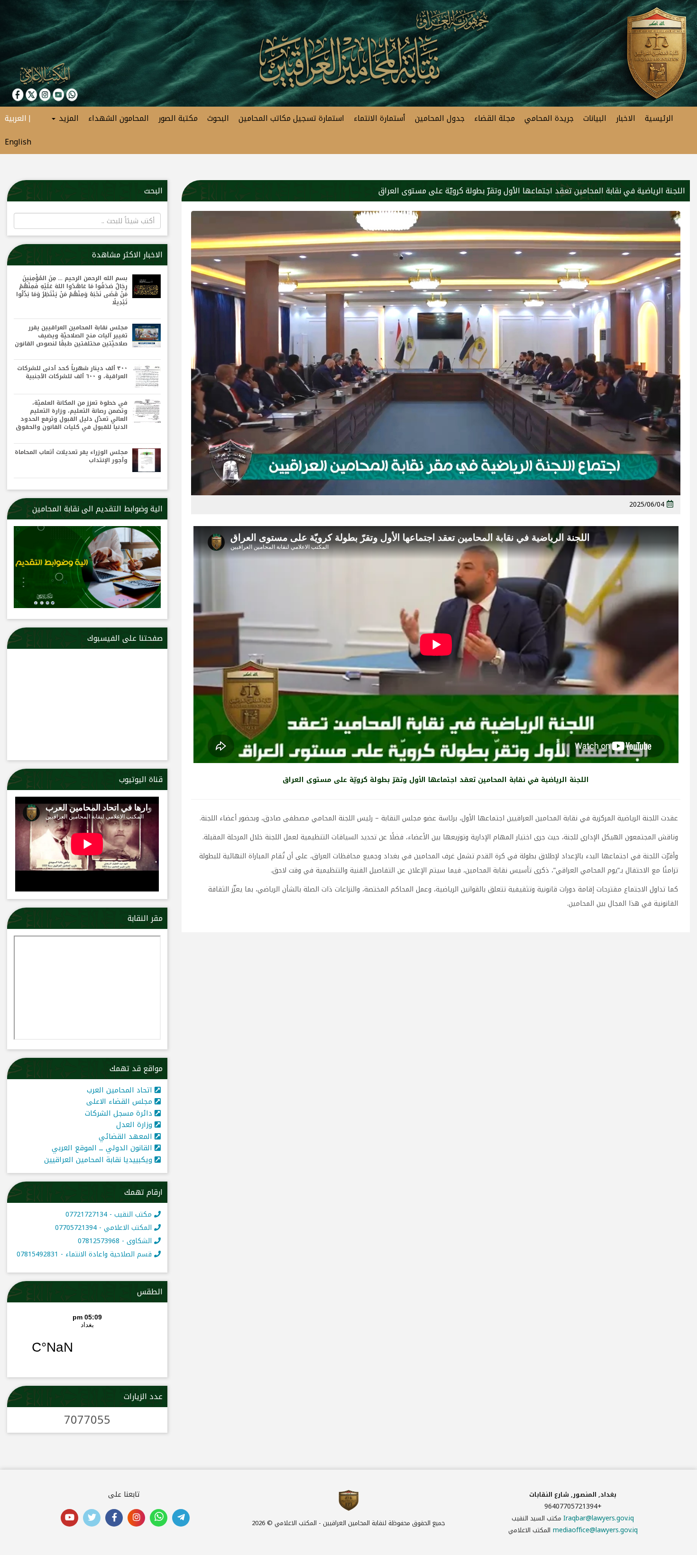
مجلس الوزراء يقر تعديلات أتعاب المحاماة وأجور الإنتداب (71, 456)
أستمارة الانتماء (379, 118)
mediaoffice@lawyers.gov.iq (595, 1530)
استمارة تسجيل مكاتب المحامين (291, 118)
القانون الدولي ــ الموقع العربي (103, 1148)
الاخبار (625, 118)
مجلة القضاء (494, 118)
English (18, 142)
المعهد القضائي (127, 1136)
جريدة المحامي (549, 118)
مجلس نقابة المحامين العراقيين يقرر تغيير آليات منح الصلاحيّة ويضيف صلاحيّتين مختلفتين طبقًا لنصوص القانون (71, 336)
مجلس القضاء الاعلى (120, 1101)
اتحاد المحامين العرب (121, 1090)
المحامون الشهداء (118, 118)
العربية (16, 118)
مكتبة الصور (178, 118)
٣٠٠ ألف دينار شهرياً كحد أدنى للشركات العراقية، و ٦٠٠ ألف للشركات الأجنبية (72, 372)
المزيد (67, 118)
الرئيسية (659, 118)
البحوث (218, 118)
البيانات (594, 118)
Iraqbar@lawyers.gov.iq (598, 1518)
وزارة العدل (135, 1124)
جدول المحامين (440, 118)
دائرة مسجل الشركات (120, 1113)
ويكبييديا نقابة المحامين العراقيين (99, 1159)
